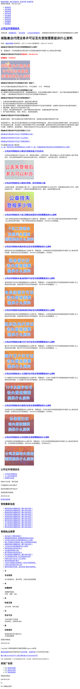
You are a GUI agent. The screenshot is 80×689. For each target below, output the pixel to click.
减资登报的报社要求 (12, 560)
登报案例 (8, 22)
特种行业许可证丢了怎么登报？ (16, 558)
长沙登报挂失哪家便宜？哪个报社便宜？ (19, 523)
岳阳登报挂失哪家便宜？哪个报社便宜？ (19, 510)
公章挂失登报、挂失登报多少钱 (32, 183)
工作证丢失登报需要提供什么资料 (16, 546)
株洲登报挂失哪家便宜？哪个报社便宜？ (19, 519)
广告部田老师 (11, 672)
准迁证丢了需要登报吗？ (13, 536)
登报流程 (8, 17)
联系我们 (8, 24)
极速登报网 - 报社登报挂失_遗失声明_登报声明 (17, 2)
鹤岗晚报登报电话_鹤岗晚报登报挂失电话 (19, 538)
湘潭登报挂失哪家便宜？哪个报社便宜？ (19, 512)
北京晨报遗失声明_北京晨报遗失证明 (17, 556)
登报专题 (8, 20)
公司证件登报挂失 (10, 28)
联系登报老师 (5, 499)
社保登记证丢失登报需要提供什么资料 (35, 405)
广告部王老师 (11, 670)
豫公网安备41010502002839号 (27, 655)
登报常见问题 (9, 478)
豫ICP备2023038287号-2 (9, 655)
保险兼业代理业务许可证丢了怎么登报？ (15, 138)
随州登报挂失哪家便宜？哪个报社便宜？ (19, 527)
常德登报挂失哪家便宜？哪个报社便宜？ (19, 514)
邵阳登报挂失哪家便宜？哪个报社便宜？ (19, 517)
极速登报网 (9, 43)
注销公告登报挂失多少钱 (13, 565)
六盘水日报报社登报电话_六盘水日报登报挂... (20, 563)
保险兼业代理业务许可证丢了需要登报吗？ (15, 141)
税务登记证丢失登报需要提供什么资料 (35, 247)
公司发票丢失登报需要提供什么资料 (34, 437)
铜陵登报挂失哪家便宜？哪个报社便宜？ (19, 544)
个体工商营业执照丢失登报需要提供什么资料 (38, 215)
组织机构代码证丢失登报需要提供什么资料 (37, 310)
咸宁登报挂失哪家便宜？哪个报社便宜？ (19, 525)
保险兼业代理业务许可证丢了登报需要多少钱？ (17, 134)
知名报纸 (8, 15)
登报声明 (8, 11)
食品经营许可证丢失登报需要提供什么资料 (37, 278)
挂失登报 (8, 9)
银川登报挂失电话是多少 (13, 552)
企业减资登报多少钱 (12, 550)
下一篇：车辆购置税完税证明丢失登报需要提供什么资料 (50, 147)
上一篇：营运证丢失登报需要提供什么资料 (15, 147)
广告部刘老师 (11, 668)
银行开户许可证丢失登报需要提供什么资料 (37, 342)
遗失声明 (8, 13)
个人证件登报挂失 (11, 476)
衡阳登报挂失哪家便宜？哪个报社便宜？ (19, 508)
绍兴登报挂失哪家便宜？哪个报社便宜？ (19, 554)
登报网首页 (12, 33)
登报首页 (8, 7)
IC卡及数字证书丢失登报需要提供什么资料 (37, 374)
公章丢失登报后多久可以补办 (32, 151)
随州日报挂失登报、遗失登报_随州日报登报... (20, 567)
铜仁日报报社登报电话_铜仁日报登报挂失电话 (21, 542)
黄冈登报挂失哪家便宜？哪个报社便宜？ (19, 521)
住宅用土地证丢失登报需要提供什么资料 (19, 540)
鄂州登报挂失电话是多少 (13, 548)
